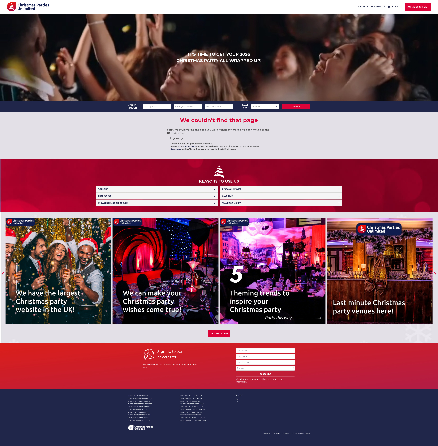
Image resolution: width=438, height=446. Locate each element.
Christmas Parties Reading (190, 415)
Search (296, 106)
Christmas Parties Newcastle (191, 406)
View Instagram (219, 333)
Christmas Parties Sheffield (139, 420)
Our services (378, 7)
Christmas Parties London (138, 395)
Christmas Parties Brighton (191, 412)
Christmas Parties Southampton (192, 409)
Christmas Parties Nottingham (192, 404)
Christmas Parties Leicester (191, 395)
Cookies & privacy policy (302, 434)
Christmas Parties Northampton (193, 420)
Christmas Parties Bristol (138, 412)
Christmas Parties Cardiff (138, 417)
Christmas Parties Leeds (137, 409)
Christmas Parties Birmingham (140, 398)
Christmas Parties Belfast (190, 401)
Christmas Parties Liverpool (139, 406)
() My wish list (418, 6)
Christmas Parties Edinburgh (139, 415)
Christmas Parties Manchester (140, 404)
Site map (287, 434)
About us (363, 7)
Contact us (176, 149)
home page (190, 146)
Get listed (396, 7)
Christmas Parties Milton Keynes (192, 417)
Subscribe (265, 374)
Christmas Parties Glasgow (139, 401)
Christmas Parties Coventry (191, 398)
